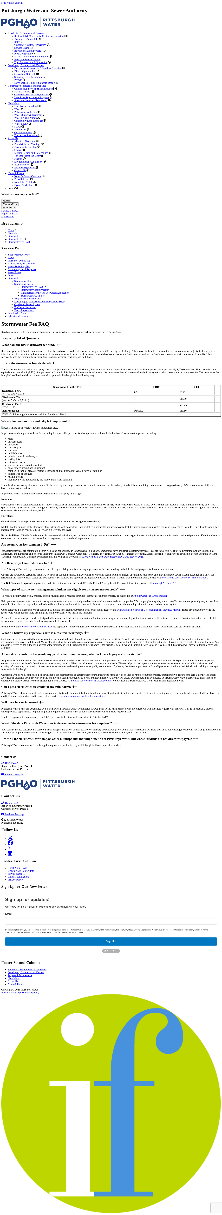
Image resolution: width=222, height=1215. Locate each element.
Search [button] (11, 188)
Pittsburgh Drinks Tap (25, 112)
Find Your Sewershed (25, 307)
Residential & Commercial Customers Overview (39, 36)
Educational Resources (26, 135)
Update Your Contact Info (21, 870)
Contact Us (20, 170)
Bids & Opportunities (25, 71)
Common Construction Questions (31, 94)
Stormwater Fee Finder (32, 295)
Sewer (17, 126)
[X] (10, 838)
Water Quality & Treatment (28, 115)
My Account (7, 216)
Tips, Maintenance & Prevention (30, 62)
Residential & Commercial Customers (27, 33)
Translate (10, 207)
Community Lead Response (28, 120)
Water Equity (21, 123)
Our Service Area (23, 132)
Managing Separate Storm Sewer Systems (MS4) (39, 301)
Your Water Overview (25, 106)
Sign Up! (111, 941)
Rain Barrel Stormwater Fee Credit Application (45, 292)
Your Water (14, 103)
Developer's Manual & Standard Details (34, 82)
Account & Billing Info (26, 39)
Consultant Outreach (24, 74)
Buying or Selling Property (28, 50)
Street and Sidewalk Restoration (30, 100)
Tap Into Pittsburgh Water (27, 155)
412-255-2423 (11, 763)
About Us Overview (24, 141)
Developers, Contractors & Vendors (26, 65)
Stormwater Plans (23, 281)
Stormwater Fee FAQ (19, 242)
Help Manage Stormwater (27, 298)
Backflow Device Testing (27, 59)
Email (8, 913)
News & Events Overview (27, 176)
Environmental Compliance (28, 161)
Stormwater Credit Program (35, 289)
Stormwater (20, 129)
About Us (13, 138)
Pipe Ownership (22, 53)
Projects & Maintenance (20, 975)
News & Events (16, 173)
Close (7, 201)
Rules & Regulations (25, 167)
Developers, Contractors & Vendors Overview (38, 68)
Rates (17, 42)
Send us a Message (14, 774)
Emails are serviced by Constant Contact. (68, 932)
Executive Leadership (25, 147)
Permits (18, 80)
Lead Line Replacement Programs (31, 97)
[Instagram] (10, 849)
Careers (18, 150)
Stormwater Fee (16, 239)
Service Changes (23, 47)
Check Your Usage (17, 868)
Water (17, 109)
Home (11, 230)
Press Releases (21, 179)
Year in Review (22, 164)
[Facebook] (10, 844)
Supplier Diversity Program (28, 77)
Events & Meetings (24, 185)
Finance (18, 158)
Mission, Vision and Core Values (31, 153)
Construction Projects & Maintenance (27, 85)
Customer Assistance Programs (30, 44)
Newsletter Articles (24, 182)
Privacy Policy (15, 879)
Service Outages (22, 91)
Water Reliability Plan (25, 117)
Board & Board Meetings (27, 144)
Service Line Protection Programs (31, 56)
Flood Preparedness (24, 310)
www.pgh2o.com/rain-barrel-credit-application (80, 696)
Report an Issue (9, 213)
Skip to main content (11, 2)
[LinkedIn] (10, 854)
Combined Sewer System (27, 304)
